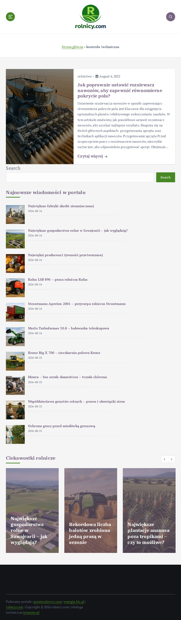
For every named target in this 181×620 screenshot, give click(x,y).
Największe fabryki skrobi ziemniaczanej (61, 206)
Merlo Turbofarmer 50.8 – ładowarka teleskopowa (68, 328)
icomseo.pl (31, 612)
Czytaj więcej (91, 156)
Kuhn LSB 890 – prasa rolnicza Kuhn (58, 279)
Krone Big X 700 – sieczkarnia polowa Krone (64, 353)
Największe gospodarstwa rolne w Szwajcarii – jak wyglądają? (78, 230)
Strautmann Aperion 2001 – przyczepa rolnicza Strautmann (77, 304)
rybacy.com (14, 607)
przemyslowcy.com (48, 602)
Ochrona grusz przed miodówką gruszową (61, 426)
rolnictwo (85, 76)
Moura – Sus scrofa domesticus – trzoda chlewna (67, 377)
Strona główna (72, 47)
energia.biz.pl (74, 602)
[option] (32, 510)
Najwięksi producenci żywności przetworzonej (65, 255)
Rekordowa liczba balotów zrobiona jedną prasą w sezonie (90, 533)
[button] (164, 459)
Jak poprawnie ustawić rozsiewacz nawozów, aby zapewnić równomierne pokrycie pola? (120, 90)
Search (13, 168)
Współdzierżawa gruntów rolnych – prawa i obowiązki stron (76, 401)
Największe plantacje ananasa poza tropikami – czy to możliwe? (148, 533)
